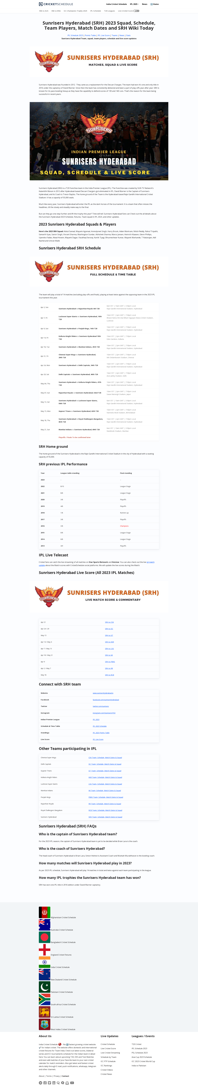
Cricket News (106, 1074)
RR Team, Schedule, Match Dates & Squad (105, 804)
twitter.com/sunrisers (101, 706)
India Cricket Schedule (116, 4)
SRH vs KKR (109, 642)
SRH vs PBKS (110, 662)
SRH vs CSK (109, 622)
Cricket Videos (107, 1070)
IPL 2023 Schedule (100, 726)
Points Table (90, 35)
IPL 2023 (96, 719)
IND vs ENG (56, 11)
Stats (128, 35)
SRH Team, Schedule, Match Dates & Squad (105, 817)
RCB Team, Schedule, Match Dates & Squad (105, 810)
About (41, 1076)
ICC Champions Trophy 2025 (75, 11)
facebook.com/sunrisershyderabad (106, 700)
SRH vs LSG (109, 648)
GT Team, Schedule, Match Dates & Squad (105, 771)
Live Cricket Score (125, 11)
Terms (49, 1076)
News (144, 4)
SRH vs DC (109, 629)
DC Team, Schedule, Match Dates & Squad (105, 764)
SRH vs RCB (109, 675)
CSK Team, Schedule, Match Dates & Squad (105, 757)
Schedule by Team (108, 1057)
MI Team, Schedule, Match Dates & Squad (105, 790)
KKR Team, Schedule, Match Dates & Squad (105, 777)
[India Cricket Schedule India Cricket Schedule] (56, 4)
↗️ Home (154, 4)
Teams (114, 35)
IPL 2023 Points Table (101, 733)
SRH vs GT (109, 635)
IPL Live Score (104, 35)
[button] (138, 4)
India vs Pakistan (139, 1065)
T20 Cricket (136, 1044)
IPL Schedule (95, 11)
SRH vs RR (109, 668)
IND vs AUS (43, 11)
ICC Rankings (106, 1065)
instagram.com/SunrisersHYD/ (104, 713)
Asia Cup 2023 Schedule (142, 1057)
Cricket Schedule (108, 1044)
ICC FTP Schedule (108, 1061)
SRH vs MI (109, 655)
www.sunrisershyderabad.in (103, 693)
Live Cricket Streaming (110, 1052)
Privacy (57, 1076)
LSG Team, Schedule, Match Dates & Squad (105, 784)
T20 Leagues (109, 11)
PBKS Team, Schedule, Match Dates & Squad (106, 797)
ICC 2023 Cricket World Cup (143, 1061)
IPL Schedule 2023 (75, 35)
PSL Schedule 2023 (140, 1052)
